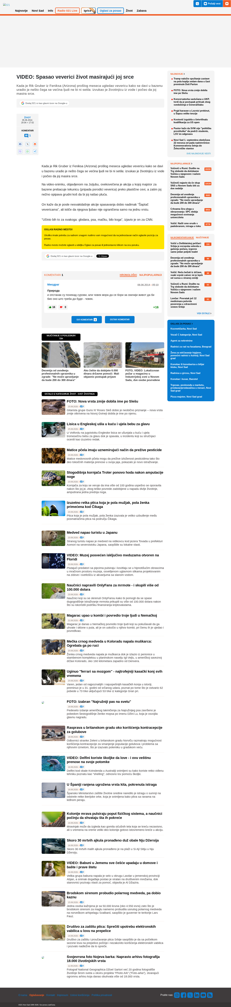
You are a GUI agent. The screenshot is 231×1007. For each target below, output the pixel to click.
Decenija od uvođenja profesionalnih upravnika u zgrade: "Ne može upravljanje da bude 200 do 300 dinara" (60, 375)
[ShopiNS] (227, 3)
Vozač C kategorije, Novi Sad (186, 334)
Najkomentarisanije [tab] (182, 237)
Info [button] (50, 10)
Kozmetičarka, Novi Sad (183, 328)
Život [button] (129, 10)
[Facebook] (20, 144)
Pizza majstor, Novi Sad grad (186, 396)
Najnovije (176, 74)
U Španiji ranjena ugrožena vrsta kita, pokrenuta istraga (112, 784)
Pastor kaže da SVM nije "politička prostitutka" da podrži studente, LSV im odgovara (192, 131)
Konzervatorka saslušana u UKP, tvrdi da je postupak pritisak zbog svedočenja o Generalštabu (192, 102)
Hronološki (128, 275)
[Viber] (20, 151)
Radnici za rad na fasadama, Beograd (190, 346)
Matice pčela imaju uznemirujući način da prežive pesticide (114, 450)
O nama (22, 995)
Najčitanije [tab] (202, 237)
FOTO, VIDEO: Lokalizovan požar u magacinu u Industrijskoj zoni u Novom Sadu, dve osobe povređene (142, 375)
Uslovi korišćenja (79, 995)
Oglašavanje (36, 995)
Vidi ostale (203, 313)
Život (27, 117)
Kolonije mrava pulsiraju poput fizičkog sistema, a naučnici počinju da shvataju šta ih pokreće (114, 816)
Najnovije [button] (21, 10)
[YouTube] (203, 995)
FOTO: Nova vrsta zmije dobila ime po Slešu (102, 401)
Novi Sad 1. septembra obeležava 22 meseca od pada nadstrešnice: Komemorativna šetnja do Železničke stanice (192, 144)
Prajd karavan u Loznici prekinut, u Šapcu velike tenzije (192, 112)
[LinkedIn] (196, 995)
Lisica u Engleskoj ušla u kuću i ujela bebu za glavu (108, 424)
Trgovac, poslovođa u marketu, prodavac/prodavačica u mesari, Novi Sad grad (190, 388)
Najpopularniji (150, 275)
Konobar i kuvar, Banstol (184, 379)
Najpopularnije (180, 163)
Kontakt (50, 995)
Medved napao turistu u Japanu (92, 532)
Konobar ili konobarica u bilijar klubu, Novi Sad (187, 365)
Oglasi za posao (180, 324)
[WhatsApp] (27, 151)
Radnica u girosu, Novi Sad (185, 373)
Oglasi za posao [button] (110, 10)
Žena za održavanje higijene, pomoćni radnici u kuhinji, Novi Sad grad (189, 355)
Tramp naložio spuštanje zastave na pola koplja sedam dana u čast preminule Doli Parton (192, 81)
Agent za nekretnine (181, 340)
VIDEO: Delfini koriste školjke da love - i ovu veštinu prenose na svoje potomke (109, 760)
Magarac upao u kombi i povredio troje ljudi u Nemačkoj (112, 615)
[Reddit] (34, 144)
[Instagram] (177, 995)
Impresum (62, 995)
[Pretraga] (197, 3)
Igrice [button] (87, 10)
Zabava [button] (141, 10)
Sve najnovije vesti (199, 153)
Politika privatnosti (102, 995)
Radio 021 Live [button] (67, 10)
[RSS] (210, 995)
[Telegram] (34, 151)
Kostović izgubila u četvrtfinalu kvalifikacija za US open (191, 121)
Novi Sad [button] (38, 10)
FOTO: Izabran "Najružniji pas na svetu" (99, 702)
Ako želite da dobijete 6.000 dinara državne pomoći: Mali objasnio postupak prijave (101, 373)
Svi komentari (86, 319)
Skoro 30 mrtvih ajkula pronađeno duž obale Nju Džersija (113, 840)
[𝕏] (27, 144)
